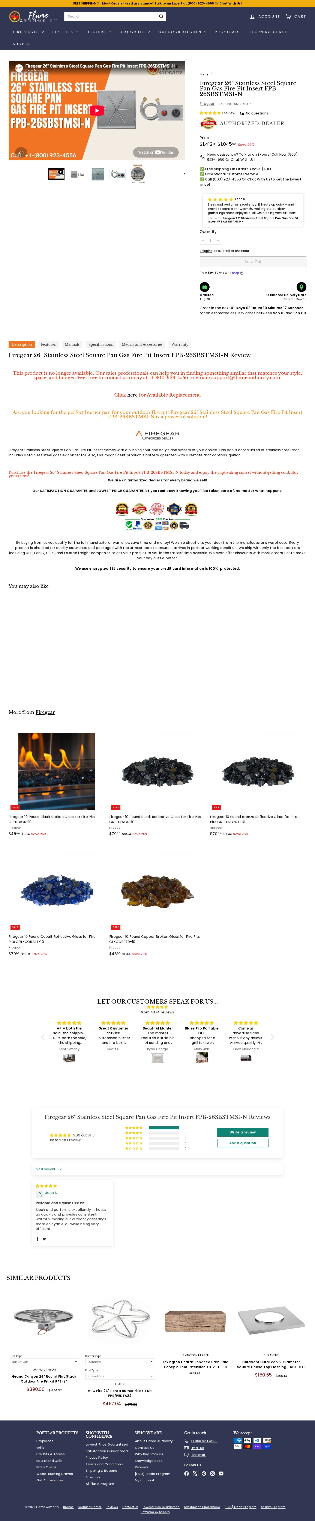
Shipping (206, 251)
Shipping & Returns (101, 1470)
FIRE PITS (63, 31)
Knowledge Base (149, 1460)
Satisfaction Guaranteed (107, 1451)
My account (144, 1480)
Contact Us (144, 1447)
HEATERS (97, 31)
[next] (304, 1352)
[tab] (22, 344)
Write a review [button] (243, 1132)
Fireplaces (44, 1441)
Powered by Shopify (155, 1512)
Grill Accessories (50, 1480)
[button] (211, 113)
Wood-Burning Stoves (54, 1473)
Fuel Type (16, 1356)
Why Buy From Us (149, 1454)
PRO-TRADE (228, 31)
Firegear (207, 103)
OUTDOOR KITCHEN (180, 31)
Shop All (23, 43)
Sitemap (93, 1477)
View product (44, 1324)
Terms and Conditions (104, 1464)
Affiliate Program (100, 1483)
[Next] (182, 174)
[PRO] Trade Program (153, 1473)
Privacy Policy (97, 1457)
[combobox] (115, 16)
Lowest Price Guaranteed (107, 1444)
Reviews (141, 1467)
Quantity (208, 231)
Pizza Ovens (46, 1467)
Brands (68, 1507)
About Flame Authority (153, 1441)
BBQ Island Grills (49, 1460)
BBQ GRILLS (133, 31)
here (132, 395)
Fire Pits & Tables (50, 1454)
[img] (157, 1007)
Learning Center (270, 31)
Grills (40, 1447)
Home (205, 74)
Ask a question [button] (242, 1143)
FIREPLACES (26, 31)
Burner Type (93, 1356)
